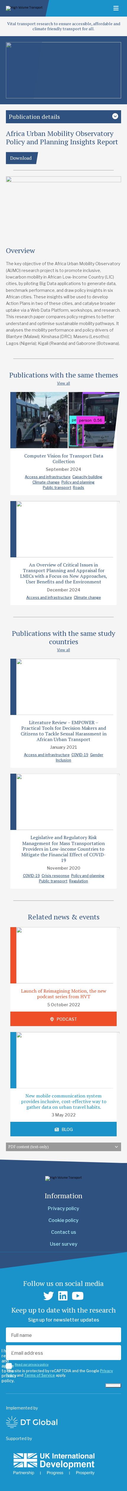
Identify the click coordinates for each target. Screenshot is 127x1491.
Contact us (63, 1232)
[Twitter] (48, 1296)
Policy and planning (78, 482)
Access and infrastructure (48, 477)
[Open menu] (116, 8)
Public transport (57, 487)
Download (21, 158)
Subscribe (113, 1385)
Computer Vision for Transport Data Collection (63, 458)
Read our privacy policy (31, 1364)
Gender (96, 755)
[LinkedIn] (63, 1296)
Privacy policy (63, 1208)
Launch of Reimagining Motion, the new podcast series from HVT (63, 994)
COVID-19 (79, 755)
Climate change (46, 482)
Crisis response (55, 876)
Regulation (78, 881)
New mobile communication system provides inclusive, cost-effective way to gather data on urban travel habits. (63, 1101)
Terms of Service (39, 1375)
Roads (78, 487)
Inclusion (63, 760)
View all (63, 383)
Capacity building (87, 477)
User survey (63, 1244)
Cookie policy (63, 1220)
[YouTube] (78, 1296)
